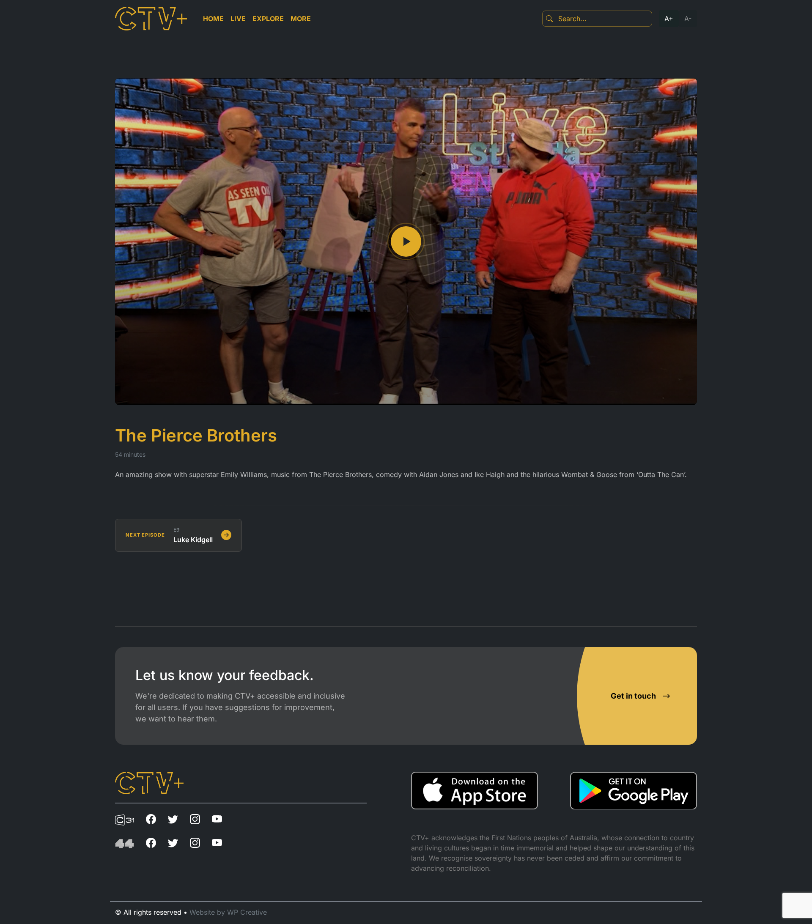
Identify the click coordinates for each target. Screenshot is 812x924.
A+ (668, 18)
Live (238, 18)
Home (213, 18)
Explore (268, 18)
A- (687, 18)
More (301, 18)
